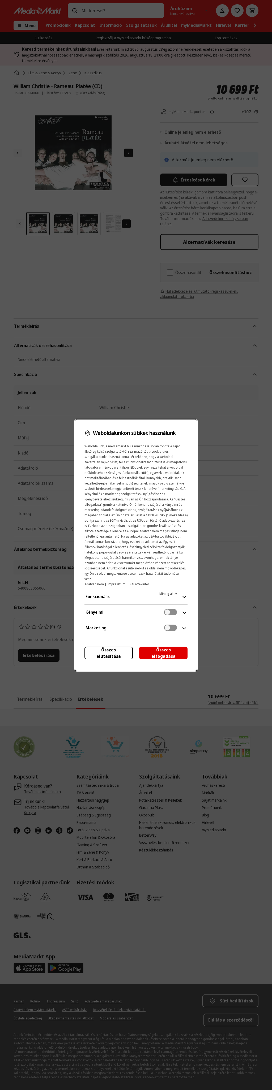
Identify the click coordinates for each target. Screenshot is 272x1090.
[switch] (170, 612)
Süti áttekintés (139, 584)
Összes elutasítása (108, 653)
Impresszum (116, 584)
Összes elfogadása (163, 653)
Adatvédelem (94, 584)
